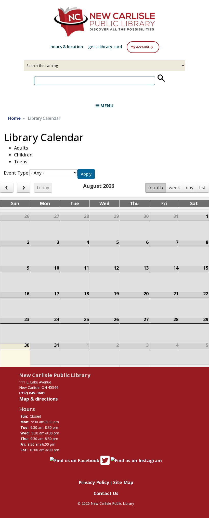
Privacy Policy (94, 482)
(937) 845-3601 (32, 392)
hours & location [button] (66, 46)
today (43, 187)
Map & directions (38, 399)
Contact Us (106, 493)
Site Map (123, 482)
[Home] (104, 21)
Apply (86, 174)
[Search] (161, 78)
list (202, 187)
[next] (23, 188)
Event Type (16, 173)
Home (14, 118)
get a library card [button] (105, 46)
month (155, 187)
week (174, 187)
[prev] (7, 188)
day (189, 187)
